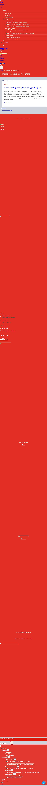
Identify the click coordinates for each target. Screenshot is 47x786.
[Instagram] (3, 49)
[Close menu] (0, 746)
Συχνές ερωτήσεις (9, 17)
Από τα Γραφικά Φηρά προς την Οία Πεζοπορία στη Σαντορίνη (20, 33)
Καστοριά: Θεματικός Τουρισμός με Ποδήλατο (23, 88)
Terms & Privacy (28, 638)
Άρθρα (5, 84)
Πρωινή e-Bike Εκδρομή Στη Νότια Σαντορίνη (17, 22)
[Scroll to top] (9, 743)
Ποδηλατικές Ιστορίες (7, 110)
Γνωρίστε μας (8, 13)
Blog (4, 40)
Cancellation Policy (19, 638)
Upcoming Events (3, 743)
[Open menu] (1, 67)
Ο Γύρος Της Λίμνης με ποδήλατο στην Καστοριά (17, 29)
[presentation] (24, 81)
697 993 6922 (5, 328)
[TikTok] (7, 49)
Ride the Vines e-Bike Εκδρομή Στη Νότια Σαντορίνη (18, 26)
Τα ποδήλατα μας (8, 15)
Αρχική (4, 10)
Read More (7, 102)
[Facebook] (1, 49)
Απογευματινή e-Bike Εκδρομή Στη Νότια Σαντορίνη (18, 24)
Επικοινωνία (6, 42)
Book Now (4, 53)
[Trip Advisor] (5, 49)
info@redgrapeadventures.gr (9, 330)
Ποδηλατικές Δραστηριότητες (13, 37)
